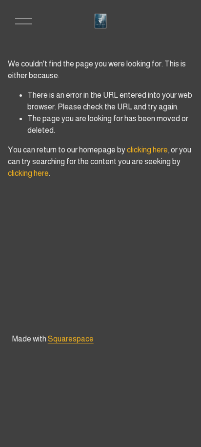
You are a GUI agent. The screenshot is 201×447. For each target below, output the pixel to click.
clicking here (147, 150)
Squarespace (71, 339)
